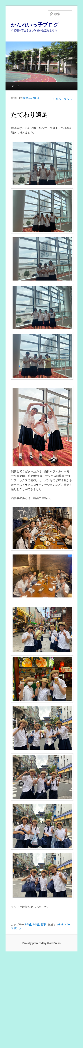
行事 (43, 924)
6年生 (36, 924)
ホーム (16, 86)
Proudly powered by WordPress (41, 943)
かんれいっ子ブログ (35, 24)
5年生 (28, 924)
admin (60, 924)
